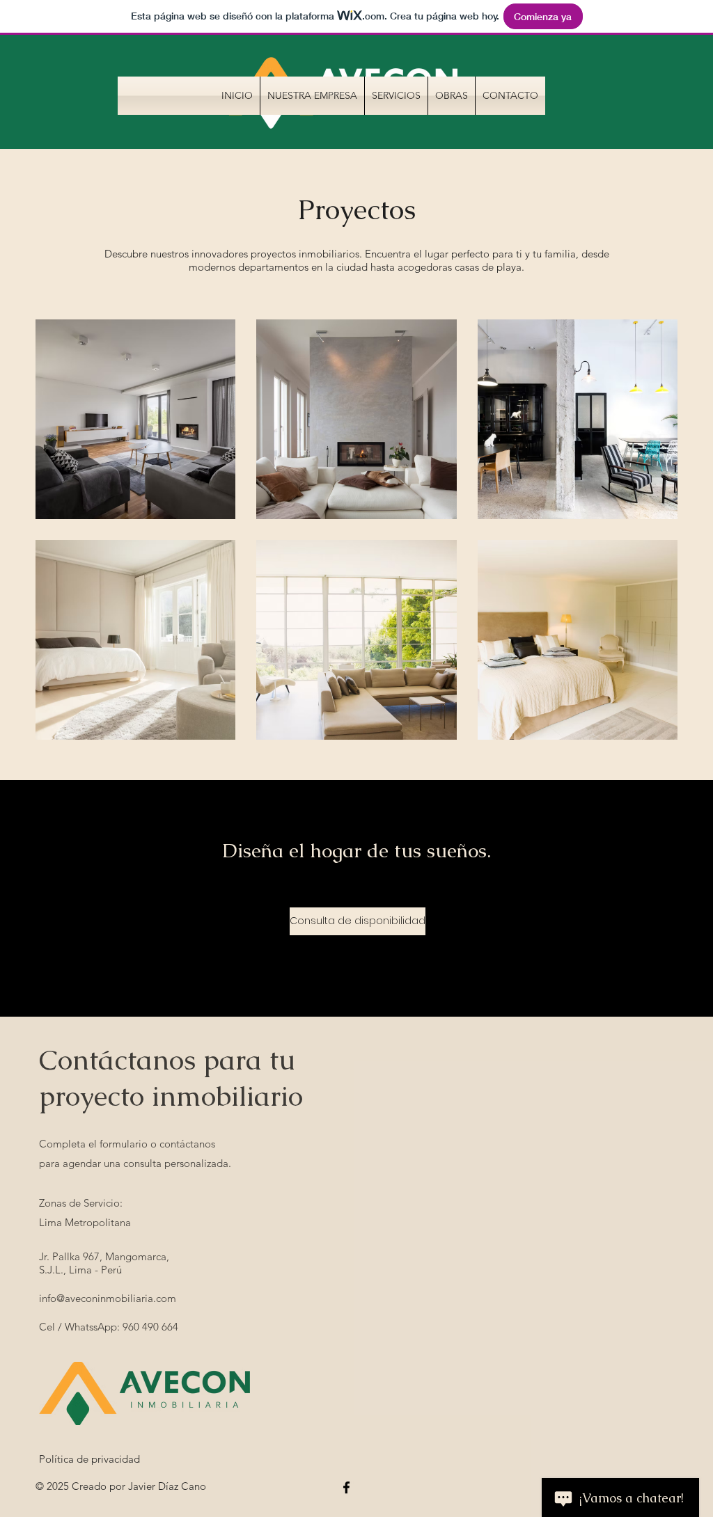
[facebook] (346, 1487)
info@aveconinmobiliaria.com (107, 1298)
